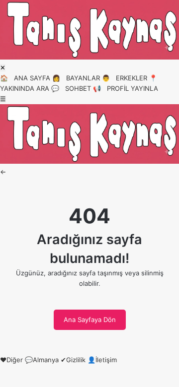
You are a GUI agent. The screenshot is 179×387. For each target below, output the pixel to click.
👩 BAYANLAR (76, 78)
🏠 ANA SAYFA (25, 78)
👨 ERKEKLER (124, 78)
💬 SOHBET (71, 88)
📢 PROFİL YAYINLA (125, 88)
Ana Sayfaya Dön (90, 319)
